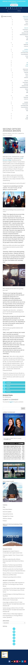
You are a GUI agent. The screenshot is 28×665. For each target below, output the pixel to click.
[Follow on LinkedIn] (17, 8)
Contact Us (26, 24)
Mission (26, 21)
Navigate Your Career (8, 516)
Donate (26, 56)
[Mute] (19, 443)
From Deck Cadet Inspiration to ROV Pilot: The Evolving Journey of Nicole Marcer (13, 584)
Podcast (26, 36)
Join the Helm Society (24, 52)
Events (27, 42)
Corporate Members (24, 54)
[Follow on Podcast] (21, 8)
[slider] (22, 443)
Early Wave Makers (7, 509)
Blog (27, 37)
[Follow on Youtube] (10, 8)
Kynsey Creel (6, 598)
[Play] (5, 443)
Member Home (25, 16)
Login (27, 64)
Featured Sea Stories (8, 514)
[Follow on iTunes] (15, 8)
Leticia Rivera (6, 588)
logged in (11, 402)
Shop (27, 57)
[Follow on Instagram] (12, 8)
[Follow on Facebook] (6, 8)
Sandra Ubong (6, 608)
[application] (14, 443)
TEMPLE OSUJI (6, 614)
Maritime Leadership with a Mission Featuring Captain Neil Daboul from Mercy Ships (13, 560)
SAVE (27, 39)
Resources (26, 27)
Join (27, 62)
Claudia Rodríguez (7, 594)
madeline (5, 582)
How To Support (25, 51)
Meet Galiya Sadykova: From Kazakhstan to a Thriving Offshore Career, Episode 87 (13, 615)
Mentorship (26, 31)
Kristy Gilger (6, 602)
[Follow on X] (12, 661)
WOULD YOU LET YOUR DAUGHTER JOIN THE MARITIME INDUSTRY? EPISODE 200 (14, 604)
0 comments (9, 135)
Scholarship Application (24, 34)
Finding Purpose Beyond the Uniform (12, 577)
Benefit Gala (26, 44)
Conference (26, 46)
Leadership (26, 19)
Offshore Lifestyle (7, 518)
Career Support (25, 29)
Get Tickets (14, 5)
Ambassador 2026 (25, 32)
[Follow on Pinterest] (19, 8)
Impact (27, 23)
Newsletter (26, 49)
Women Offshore (7, 133)
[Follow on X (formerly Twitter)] (8, 8)
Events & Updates (7, 511)
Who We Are (26, 70)
